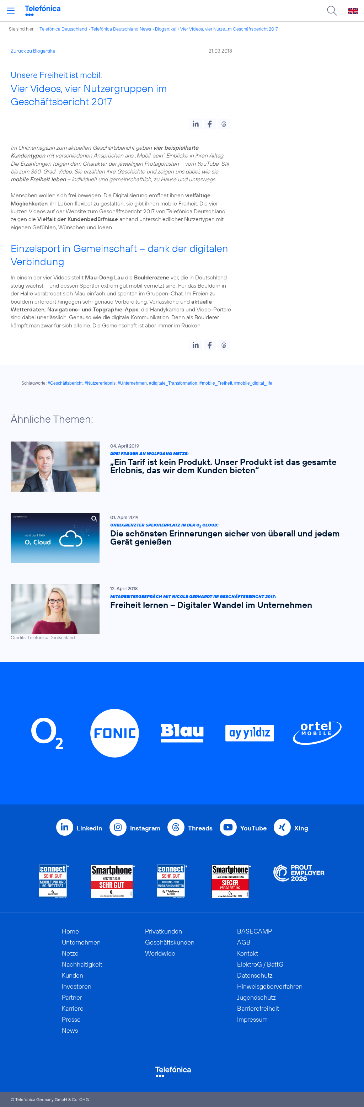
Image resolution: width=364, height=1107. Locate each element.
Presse (71, 1019)
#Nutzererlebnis (100, 383)
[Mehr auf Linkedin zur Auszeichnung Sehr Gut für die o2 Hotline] (172, 881)
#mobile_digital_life (253, 383)
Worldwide (160, 953)
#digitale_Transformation (173, 383)
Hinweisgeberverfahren (270, 986)
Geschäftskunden (169, 942)
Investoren (76, 986)
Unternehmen (81, 942)
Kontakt (247, 953)
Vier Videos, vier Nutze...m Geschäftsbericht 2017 (229, 29)
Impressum (252, 1019)
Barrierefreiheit (258, 1008)
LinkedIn (89, 828)
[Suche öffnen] (332, 10)
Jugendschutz (256, 997)
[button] (195, 124)
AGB (244, 942)
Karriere (73, 1008)
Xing (301, 828)
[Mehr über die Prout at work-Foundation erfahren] (299, 881)
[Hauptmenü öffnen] (10, 10)
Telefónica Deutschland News (121, 29)
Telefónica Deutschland (63, 29)
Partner (72, 997)
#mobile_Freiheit (215, 383)
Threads (200, 828)
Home (70, 931)
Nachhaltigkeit (82, 964)
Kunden (72, 975)
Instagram (145, 828)
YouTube (253, 828)
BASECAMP (254, 931)
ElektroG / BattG (260, 964)
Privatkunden (163, 931)
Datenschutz (255, 975)
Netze (70, 953)
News (70, 1030)
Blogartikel (165, 29)
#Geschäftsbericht (65, 383)
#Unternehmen (132, 383)
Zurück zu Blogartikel (34, 51)
